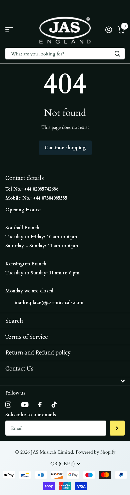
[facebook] (40, 404)
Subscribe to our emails (30, 415)
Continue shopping (65, 148)
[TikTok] (54, 405)
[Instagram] (8, 405)
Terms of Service (26, 336)
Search (14, 320)
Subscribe (117, 428)
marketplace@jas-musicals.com (49, 302)
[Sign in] (108, 30)
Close (65, 381)
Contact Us (19, 368)
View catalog (9, 30)
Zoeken (117, 53)
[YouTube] (24, 404)
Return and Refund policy (37, 352)
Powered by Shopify (95, 452)
